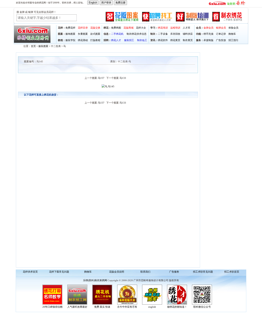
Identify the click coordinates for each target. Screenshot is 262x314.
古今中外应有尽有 (127, 306)
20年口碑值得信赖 (52, 306)
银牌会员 (221, 27)
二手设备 (163, 33)
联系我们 (145, 271)
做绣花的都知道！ (177, 306)
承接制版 (208, 40)
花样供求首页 (30, 271)
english (152, 306)
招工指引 (233, 40)
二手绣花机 (117, 33)
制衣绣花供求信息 (137, 33)
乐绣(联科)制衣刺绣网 (95, 280)
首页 (33, 46)
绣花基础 (83, 40)
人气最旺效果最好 (77, 306)
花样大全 (141, 27)
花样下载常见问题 (59, 271)
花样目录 (83, 27)
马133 (122, 78)
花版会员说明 (116, 271)
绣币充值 (208, 33)
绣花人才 (116, 40)
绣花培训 (163, 27)
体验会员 (233, 27)
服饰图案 (70, 33)
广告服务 (174, 271)
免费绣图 (116, 27)
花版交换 (95, 27)
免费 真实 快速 (102, 306)
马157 (101, 78)
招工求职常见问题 (203, 271)
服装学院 (70, 40)
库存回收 (175, 33)
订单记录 (221, 33)
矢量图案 (83, 33)
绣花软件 (163, 40)
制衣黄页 (188, 40)
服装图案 (43, 46)
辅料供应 (188, 33)
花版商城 (128, 27)
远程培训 (175, 27)
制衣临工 (142, 40)
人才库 (186, 27)
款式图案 (95, 33)
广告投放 (221, 40)
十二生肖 (56, 46)
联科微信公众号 (202, 306)
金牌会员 (208, 27)
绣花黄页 (175, 40)
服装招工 (129, 40)
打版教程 (95, 40)
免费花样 (70, 27)
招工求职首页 (231, 271)
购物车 (232, 33)
